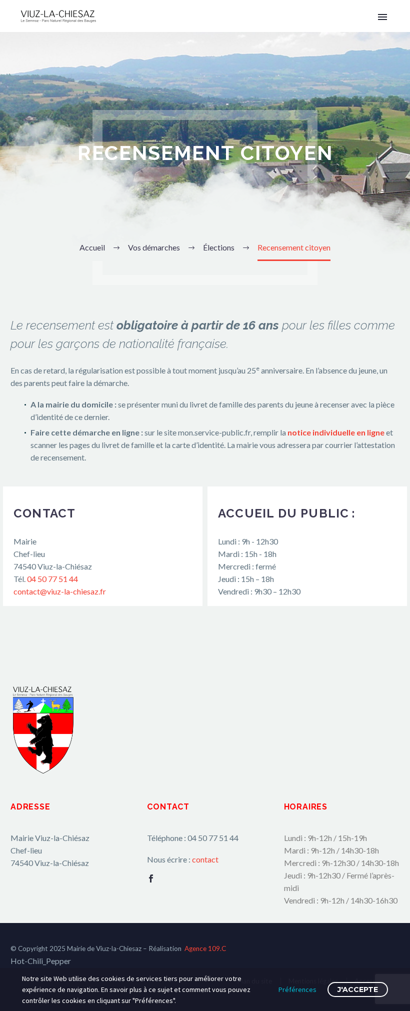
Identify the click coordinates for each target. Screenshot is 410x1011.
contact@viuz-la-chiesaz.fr (60, 591)
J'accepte (358, 989)
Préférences (297, 989)
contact (205, 859)
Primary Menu (383, 17)
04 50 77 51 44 (52, 579)
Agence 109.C (205, 948)
